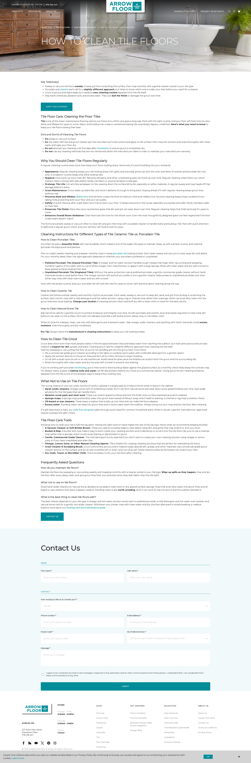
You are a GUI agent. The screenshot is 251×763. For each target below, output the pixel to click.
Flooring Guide (63, 27)
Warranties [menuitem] (169, 732)
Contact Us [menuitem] (203, 723)
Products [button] (17, 11)
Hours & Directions (184, 11)
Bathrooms (82, 196)
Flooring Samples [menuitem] (138, 718)
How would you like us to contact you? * (59, 599)
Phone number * (48, 615)
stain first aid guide (83, 410)
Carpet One (46, 27)
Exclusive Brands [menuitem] (172, 742)
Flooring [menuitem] (100, 713)
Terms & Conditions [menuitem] (207, 727)
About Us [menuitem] (202, 713)
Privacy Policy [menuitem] (204, 732)
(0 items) (239, 11)
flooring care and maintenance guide (86, 507)
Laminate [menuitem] (100, 732)
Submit (125, 686)
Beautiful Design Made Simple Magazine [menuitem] (141, 724)
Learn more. (18, 758)
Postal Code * (47, 632)
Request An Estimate (212, 11)
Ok (208, 756)
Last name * (132, 571)
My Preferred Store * (136, 632)
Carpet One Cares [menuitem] (206, 718)
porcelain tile (120, 253)
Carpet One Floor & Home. (41, 749)
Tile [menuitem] (98, 737)
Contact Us (52, 516)
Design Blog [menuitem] (136, 730)
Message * (45, 648)
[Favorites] (234, 11)
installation (103, 148)
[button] (229, 11)
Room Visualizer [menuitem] (138, 713)
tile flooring (81, 367)
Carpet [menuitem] (99, 727)
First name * (46, 571)
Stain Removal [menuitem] (171, 713)
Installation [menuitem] (169, 737)
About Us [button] (51, 11)
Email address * (134, 615)
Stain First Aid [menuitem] (170, 718)
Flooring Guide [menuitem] (171, 723)
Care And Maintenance (85, 27)
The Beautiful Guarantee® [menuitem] (176, 727)
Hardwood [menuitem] (101, 723)
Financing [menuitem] (101, 747)
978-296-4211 (51, 5)
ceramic (64, 89)
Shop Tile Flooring (56, 106)
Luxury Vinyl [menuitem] (102, 718)
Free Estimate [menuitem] (103, 742)
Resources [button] (34, 11)
